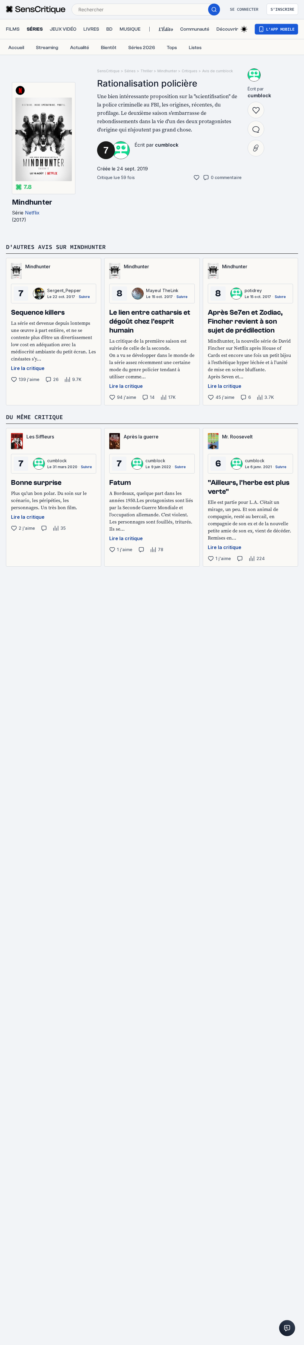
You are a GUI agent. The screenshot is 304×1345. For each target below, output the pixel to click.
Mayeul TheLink (162, 290)
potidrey (253, 290)
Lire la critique (28, 368)
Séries (130, 71)
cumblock (167, 145)
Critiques (189, 71)
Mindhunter (32, 202)
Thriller (146, 71)
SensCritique (108, 71)
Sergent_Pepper (64, 290)
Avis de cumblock (217, 71)
